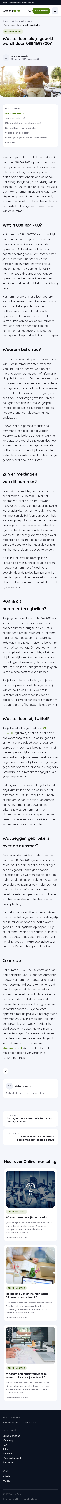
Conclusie (10, 142)
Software (7, 1449)
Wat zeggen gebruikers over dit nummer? (26, 137)
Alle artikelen (41, 10)
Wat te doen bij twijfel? (17, 132)
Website (12, 10)
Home (6, 21)
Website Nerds (23, 1086)
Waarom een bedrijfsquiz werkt (26, 1217)
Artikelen (7, 1476)
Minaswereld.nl (12, 1048)
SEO (5, 1444)
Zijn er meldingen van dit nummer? (23, 123)
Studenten (8, 1453)
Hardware (8, 1462)
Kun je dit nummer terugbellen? (21, 127)
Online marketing (21, 21)
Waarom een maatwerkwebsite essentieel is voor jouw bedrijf (26, 1375)
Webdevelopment (12, 1458)
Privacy (6, 1480)
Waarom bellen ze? (15, 118)
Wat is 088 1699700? (16, 113)
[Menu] (55, 10)
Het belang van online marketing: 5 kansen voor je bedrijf (27, 1295)
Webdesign (8, 1440)
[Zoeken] (29, 10)
